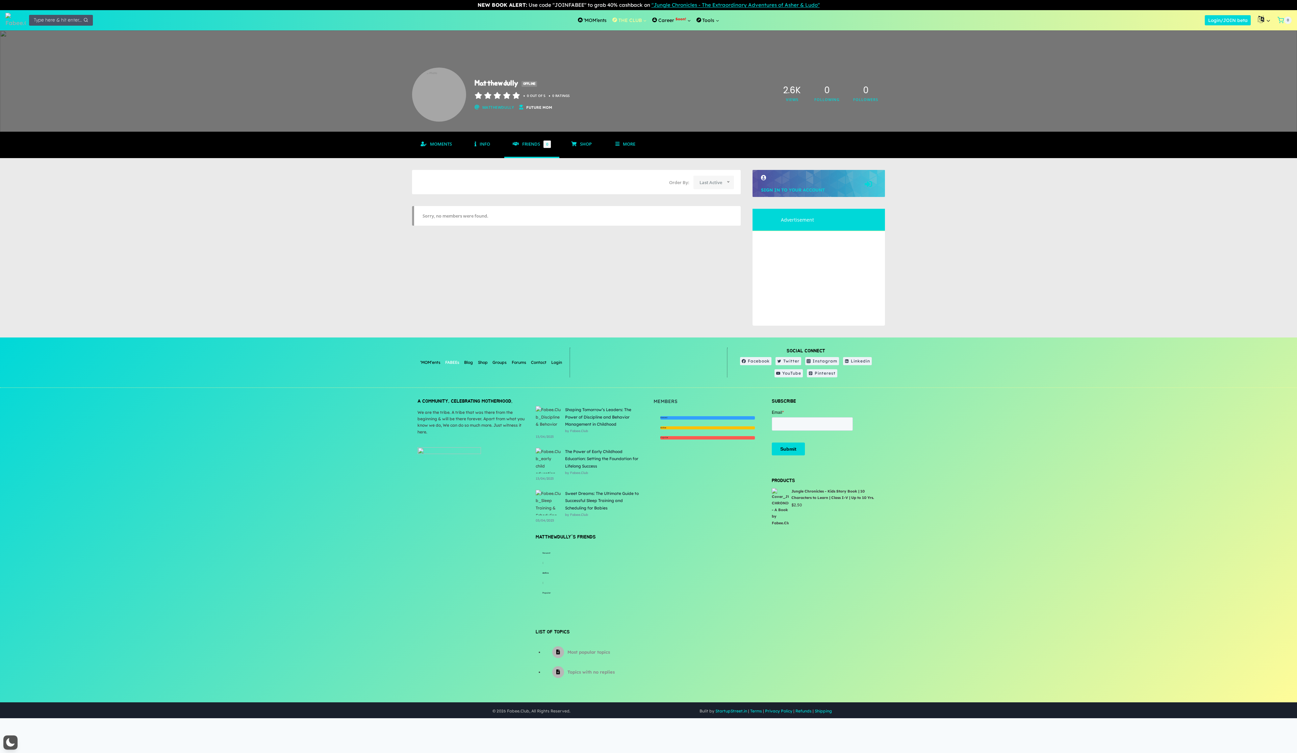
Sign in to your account (793, 190)
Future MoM (539, 107)
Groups (499, 362)
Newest (546, 553)
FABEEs (452, 362)
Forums (519, 362)
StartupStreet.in (731, 710)
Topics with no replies (591, 672)
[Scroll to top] (1275, 726)
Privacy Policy (778, 710)
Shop (586, 144)
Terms (756, 710)
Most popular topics (588, 652)
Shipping (823, 710)
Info (485, 144)
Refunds (803, 710)
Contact (538, 362)
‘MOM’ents (430, 362)
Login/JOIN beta (1228, 20)
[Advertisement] (819, 278)
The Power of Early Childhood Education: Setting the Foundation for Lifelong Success (601, 459)
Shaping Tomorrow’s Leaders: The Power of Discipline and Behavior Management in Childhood (598, 417)
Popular (546, 593)
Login (556, 362)
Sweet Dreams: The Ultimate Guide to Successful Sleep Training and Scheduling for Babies (602, 500)
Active (545, 573)
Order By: (679, 182)
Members (666, 401)
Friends (535, 144)
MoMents (441, 144)
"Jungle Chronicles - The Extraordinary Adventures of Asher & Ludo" (736, 5)
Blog (468, 362)
